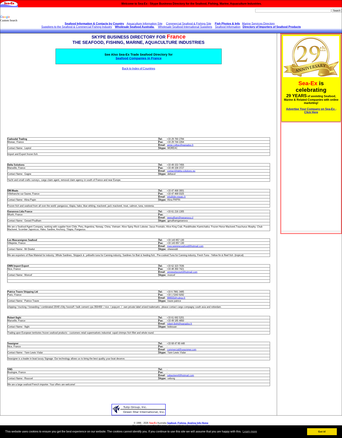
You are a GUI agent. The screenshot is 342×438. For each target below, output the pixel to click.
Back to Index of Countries (138, 68)
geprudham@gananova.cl (180, 217)
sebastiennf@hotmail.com (180, 375)
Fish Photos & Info (227, 23)
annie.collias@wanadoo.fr (180, 145)
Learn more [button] (250, 431)
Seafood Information (227, 26)
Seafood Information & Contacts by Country (94, 23)
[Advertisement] (33, 101)
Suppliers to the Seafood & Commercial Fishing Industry (76, 26)
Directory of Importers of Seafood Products (272, 26)
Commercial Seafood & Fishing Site (188, 23)
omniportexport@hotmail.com (182, 272)
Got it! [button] (322, 431)
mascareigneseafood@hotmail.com (185, 246)
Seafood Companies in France (139, 58)
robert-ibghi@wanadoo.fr (179, 323)
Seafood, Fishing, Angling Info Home (187, 423)
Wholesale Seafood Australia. (134, 26)
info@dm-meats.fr (176, 196)
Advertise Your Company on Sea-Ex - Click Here (311, 110)
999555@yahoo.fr (176, 297)
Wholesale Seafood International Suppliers (185, 26)
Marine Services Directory (258, 23)
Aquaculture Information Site (144, 23)
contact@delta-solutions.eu (181, 171)
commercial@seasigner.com (181, 349)
